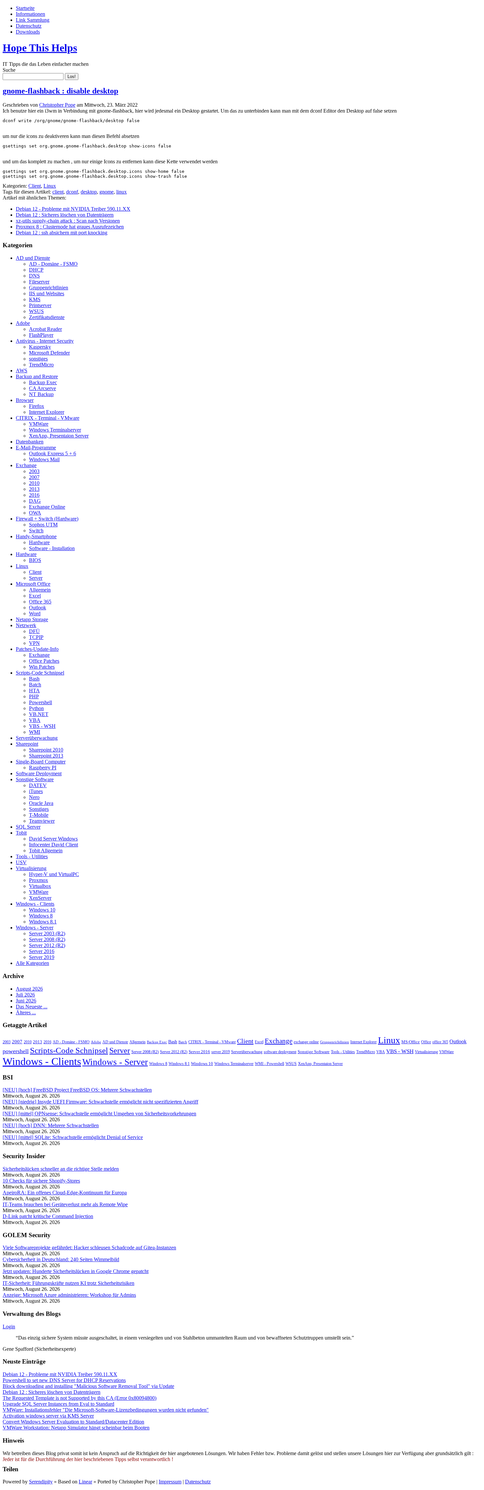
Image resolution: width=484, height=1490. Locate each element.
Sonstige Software (35, 779)
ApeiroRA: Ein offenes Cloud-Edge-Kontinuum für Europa (65, 1192)
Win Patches (42, 667)
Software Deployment (39, 773)
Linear (85, 1481)
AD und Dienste (33, 258)
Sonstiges (39, 809)
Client (34, 186)
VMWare (38, 424)
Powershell (40, 702)
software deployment (280, 1052)
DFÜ (34, 631)
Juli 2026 (25, 995)
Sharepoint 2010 (46, 750)
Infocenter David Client (53, 844)
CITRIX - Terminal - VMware (47, 418)
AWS (21, 370)
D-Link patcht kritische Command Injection (48, 1216)
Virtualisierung (31, 868)
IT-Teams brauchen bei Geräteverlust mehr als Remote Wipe (65, 1204)
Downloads (28, 32)
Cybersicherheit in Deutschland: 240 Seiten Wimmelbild (61, 1259)
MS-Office (410, 1041)
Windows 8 (41, 915)
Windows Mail (44, 459)
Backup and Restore (37, 376)
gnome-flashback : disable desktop (60, 91)
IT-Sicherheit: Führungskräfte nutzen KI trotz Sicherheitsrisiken (68, 1283)
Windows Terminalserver (55, 430)
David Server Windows (53, 838)
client (58, 192)
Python (36, 708)
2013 (34, 489)
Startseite (25, 8)
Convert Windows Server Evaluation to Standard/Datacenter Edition (73, 1421)
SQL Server (28, 827)
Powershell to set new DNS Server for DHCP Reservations (64, 1380)
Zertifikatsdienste (47, 317)
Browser (25, 400)
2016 (34, 495)
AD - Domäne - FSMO (53, 264)
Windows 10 (42, 910)
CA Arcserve (42, 388)
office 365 (440, 1042)
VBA (34, 720)
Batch (35, 684)
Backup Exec (43, 382)
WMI (34, 732)
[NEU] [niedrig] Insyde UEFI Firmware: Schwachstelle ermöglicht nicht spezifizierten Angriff (100, 1101)
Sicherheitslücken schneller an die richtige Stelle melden (61, 1169)
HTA (34, 690)
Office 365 (40, 601)
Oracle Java (41, 803)
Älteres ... (26, 1012)
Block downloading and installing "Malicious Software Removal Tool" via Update (88, 1386)
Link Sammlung (32, 20)
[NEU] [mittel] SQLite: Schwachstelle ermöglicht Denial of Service (73, 1137)
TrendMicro (41, 364)
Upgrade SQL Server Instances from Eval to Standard (58, 1404)
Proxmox (38, 880)
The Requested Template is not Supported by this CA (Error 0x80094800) (79, 1398)
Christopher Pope (57, 105)
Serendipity (41, 1481)
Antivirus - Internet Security (45, 341)
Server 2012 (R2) (47, 945)
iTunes (36, 791)
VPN (34, 643)
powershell (16, 1051)
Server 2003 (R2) (47, 933)
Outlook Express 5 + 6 (52, 453)
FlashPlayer (41, 335)
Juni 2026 (26, 1000)
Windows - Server (34, 927)
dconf (72, 192)
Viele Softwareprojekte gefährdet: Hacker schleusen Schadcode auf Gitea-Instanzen (89, 1247)
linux (121, 192)
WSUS (36, 311)
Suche (9, 70)
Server (35, 578)
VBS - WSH (42, 726)
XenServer (40, 898)
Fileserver (39, 281)
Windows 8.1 (43, 921)
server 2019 (220, 1052)
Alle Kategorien (32, 963)
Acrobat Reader (45, 329)
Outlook (37, 607)
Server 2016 (41, 951)
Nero (34, 797)
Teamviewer (42, 821)
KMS (34, 299)
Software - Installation (52, 548)
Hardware (39, 542)
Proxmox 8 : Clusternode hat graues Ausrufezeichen (70, 226)
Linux (49, 186)
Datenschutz (28, 26)
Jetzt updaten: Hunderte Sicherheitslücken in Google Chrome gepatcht (75, 1271)
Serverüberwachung (37, 738)
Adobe (23, 323)
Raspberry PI (42, 767)
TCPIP (36, 637)
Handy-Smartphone (36, 536)
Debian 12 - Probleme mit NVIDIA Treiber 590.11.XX (73, 209)
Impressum (170, 1481)
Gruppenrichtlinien (48, 287)
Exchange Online (47, 507)
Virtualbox (40, 886)
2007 (34, 477)
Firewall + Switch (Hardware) (47, 518)
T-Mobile (38, 815)
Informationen (30, 14)
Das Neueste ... (31, 1006)
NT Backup (41, 394)
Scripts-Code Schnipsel (40, 673)
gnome (106, 192)
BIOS (35, 560)
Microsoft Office (33, 584)
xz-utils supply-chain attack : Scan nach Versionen (68, 221)
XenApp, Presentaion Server (59, 436)
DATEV (38, 785)
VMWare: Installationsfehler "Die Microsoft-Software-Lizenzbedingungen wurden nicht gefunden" (106, 1410)
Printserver (40, 305)
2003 (34, 471)
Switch (36, 530)
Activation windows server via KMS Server (48, 1416)
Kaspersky (40, 347)
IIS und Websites (46, 293)
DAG (35, 501)
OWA (35, 513)
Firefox (36, 406)
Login (9, 1326)
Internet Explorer (46, 412)
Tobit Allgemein (46, 850)
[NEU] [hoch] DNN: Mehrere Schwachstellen (51, 1125)
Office (426, 1042)
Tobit (21, 833)
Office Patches (44, 661)
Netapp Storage (32, 619)
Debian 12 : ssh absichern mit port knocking (61, 232)
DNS (34, 276)
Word (34, 613)
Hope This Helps (40, 48)
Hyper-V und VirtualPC (54, 874)
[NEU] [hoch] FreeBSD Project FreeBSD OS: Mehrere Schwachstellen (77, 1090)
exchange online (306, 1042)
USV (21, 862)
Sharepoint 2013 (46, 755)
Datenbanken (29, 441)
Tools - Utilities (32, 856)
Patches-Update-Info (37, 649)
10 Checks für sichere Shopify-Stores (41, 1181)
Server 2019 (41, 957)
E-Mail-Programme (36, 447)
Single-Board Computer (41, 761)
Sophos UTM (43, 524)
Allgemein (40, 590)
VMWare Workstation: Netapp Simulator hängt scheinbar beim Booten (76, 1427)
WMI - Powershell (269, 1063)
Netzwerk (26, 625)
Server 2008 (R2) (47, 939)
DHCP (36, 270)
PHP (34, 696)
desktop (89, 192)
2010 (34, 483)
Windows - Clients (35, 904)
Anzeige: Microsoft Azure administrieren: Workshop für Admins (69, 1295)
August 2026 (29, 989)
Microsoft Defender (49, 353)
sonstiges (38, 358)
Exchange (26, 465)
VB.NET (38, 714)
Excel (35, 596)
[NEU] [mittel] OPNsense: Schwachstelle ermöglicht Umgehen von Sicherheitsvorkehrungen (99, 1113)
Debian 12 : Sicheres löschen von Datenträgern (65, 215)
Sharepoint (27, 744)
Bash (34, 678)
